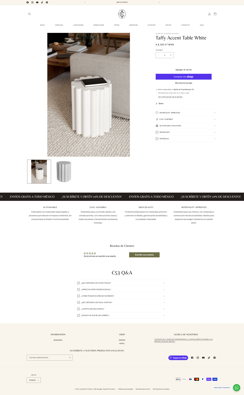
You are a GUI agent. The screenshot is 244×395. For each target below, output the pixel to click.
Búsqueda (58, 340)
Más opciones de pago (183, 83)
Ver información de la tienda (170, 97)
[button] (29, 14)
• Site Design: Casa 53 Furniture (104, 389)
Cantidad (159, 50)
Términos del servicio (142, 389)
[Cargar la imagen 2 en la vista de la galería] (64, 171)
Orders (122, 340)
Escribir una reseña (144, 255)
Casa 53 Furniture (86, 389)
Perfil (122, 343)
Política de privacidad (125, 389)
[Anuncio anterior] (85, 2)
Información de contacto (161, 389)
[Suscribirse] (69, 357)
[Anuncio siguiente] (159, 2)
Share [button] (161, 103)
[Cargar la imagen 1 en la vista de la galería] (39, 171)
